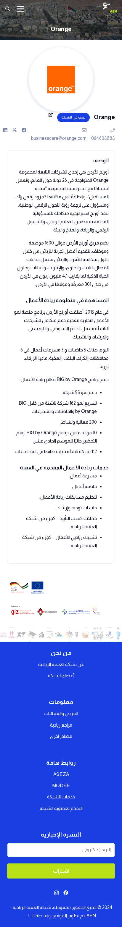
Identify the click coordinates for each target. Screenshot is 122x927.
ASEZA (61, 774)
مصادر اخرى (61, 736)
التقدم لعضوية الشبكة (61, 808)
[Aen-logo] (109, 8)
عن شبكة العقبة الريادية (61, 664)
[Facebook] (65, 892)
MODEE (61, 785)
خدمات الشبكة (61, 796)
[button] (7, 9)
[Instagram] (56, 893)
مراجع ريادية (61, 724)
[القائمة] (20, 8)
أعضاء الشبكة (61, 675)
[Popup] (51, 117)
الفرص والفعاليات (61, 713)
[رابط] (24, 129)
